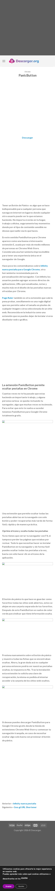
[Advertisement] (27, 27)
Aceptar (9, 886)
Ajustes (21, 886)
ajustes (24, 878)
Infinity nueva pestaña (24, 803)
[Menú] (4, 61)
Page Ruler (7, 297)
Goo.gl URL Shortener (25, 807)
